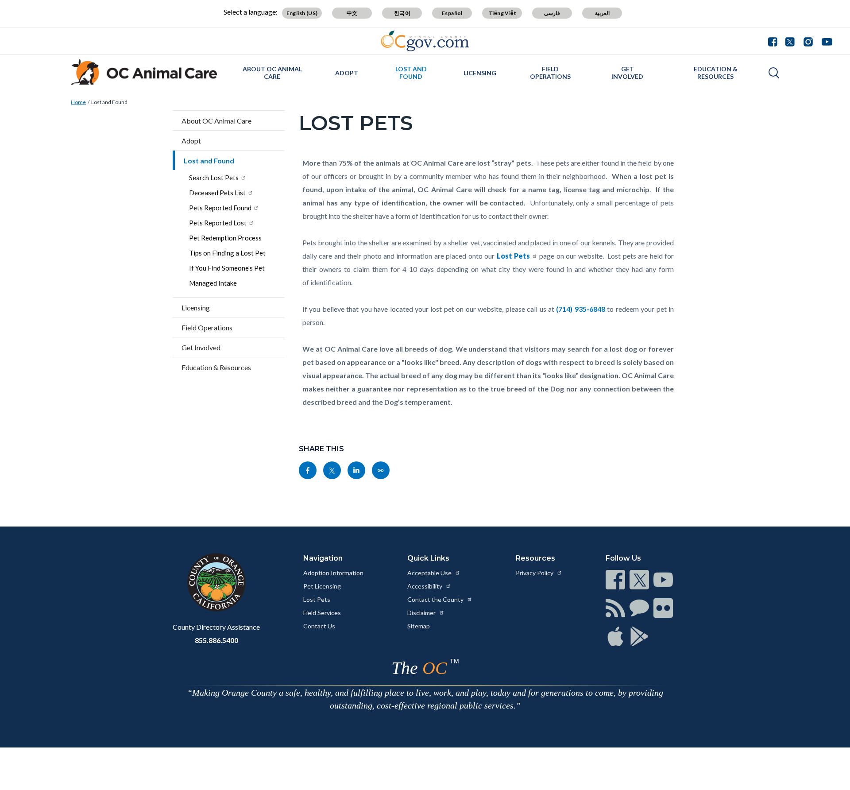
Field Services (322, 612)
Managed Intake (213, 283)
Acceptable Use (430, 573)
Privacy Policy (535, 573)
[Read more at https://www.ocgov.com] (216, 582)
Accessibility (425, 586)
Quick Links (428, 558)
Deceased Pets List (217, 193)
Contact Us (319, 626)
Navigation (323, 558)
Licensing (480, 73)
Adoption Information (333, 573)
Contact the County (436, 599)
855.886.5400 (216, 640)
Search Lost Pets (214, 178)
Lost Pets (316, 599)
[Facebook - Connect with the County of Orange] (774, 40)
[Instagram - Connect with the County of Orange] (808, 40)
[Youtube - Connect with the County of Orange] (825, 40)
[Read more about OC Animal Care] (144, 71)
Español (452, 13)
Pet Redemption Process (225, 238)
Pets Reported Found (220, 208)
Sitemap (418, 626)
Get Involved (627, 72)
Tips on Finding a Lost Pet (227, 253)
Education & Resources (716, 72)
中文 (352, 13)
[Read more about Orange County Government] (425, 41)
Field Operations (550, 72)
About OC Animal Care (272, 72)
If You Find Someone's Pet (227, 268)
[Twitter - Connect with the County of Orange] (790, 40)
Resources (535, 558)
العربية (602, 13)
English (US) (302, 13)
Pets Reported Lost (218, 223)
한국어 (402, 13)
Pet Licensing (322, 586)
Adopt (346, 73)
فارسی (552, 13)
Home (78, 102)
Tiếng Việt (502, 13)
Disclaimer (422, 612)
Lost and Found (411, 72)
